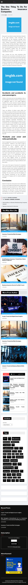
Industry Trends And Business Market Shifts (13, 366)
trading (8, 479)
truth (17, 479)
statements (10, 477)
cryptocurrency (8, 448)
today (19, 477)
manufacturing (8, 468)
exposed (9, 453)
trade (5, 480)
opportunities (15, 471)
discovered (14, 451)
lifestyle (19, 463)
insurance (17, 199)
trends (13, 480)
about (5, 438)
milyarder (6, 471)
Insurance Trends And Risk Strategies (11, 234)
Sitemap (21, 580)
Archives (5, 422)
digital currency (7, 451)
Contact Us (7, 580)
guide (5, 456)
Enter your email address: (14, 542)
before (9, 437)
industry (6, 460)
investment (7, 464)
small (19, 474)
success (14, 477)
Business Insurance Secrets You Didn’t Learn (13, 285)
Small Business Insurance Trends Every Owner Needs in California (14, 259)
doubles (19, 451)
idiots (13, 456)
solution (5, 477)
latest (14, 464)
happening (9, 456)
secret (14, 474)
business (7, 199)
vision (22, 480)
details (21, 447)
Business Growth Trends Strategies (17, 407)
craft (13, 444)
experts (5, 453)
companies (12, 199)
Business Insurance (12, 197)
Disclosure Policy (14, 580)
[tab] (6, 374)
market (16, 467)
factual (17, 453)
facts (13, 453)
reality (22, 470)
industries (19, 457)
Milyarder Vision (16, 546)
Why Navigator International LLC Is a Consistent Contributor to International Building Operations (17, 386)
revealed (9, 474)
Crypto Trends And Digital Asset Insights (12, 316)
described (16, 447)
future (21, 453)
